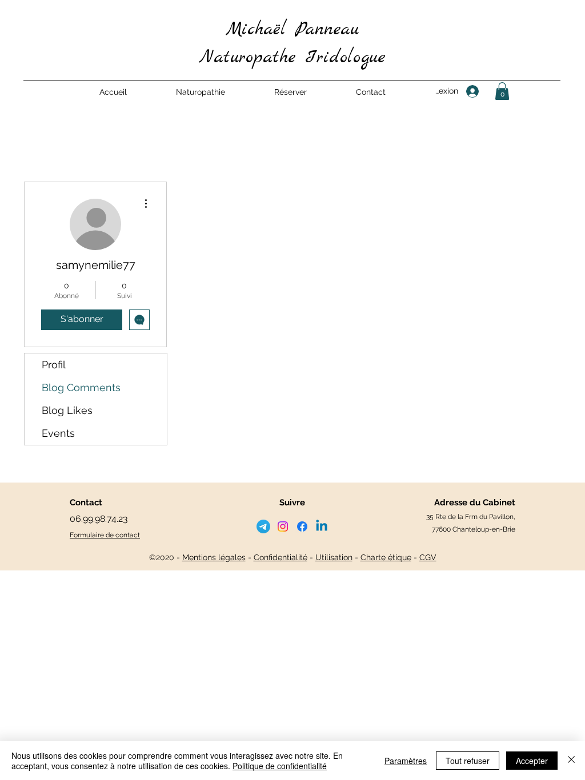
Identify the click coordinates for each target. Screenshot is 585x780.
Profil (54, 365)
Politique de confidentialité (280, 765)
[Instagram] (283, 526)
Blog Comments (81, 387)
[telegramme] (263, 526)
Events (58, 433)
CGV (427, 557)
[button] (200, 91)
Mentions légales (214, 557)
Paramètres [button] (405, 760)
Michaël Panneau (292, 30)
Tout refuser (468, 760)
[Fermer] (571, 760)
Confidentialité (280, 557)
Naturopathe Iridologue (292, 58)
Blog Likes (67, 410)
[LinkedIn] (321, 526)
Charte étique (385, 557)
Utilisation (333, 557)
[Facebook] (302, 526)
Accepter (532, 760)
